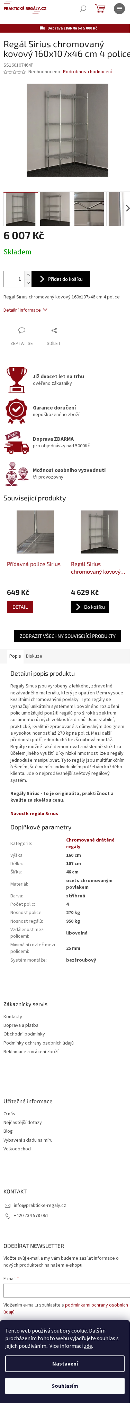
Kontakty (12, 1017)
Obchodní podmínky (24, 1034)
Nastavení (65, 1364)
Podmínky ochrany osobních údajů (38, 1043)
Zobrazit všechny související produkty (68, 636)
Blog (8, 1131)
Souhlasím (65, 1386)
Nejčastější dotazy (22, 1122)
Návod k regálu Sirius (34, 813)
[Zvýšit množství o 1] (28, 275)
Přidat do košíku (65, 279)
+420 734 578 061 (31, 1215)
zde (88, 1346)
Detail (20, 607)
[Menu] (119, 9)
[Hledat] (83, 9)
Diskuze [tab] (34, 656)
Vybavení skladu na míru (28, 1140)
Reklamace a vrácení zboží (30, 1052)
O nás (9, 1114)
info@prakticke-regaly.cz (40, 1205)
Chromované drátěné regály (90, 843)
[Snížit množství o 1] (28, 283)
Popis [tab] (15, 656)
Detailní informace (22, 310)
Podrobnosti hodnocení (87, 72)
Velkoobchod (17, 1149)
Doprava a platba (20, 1025)
